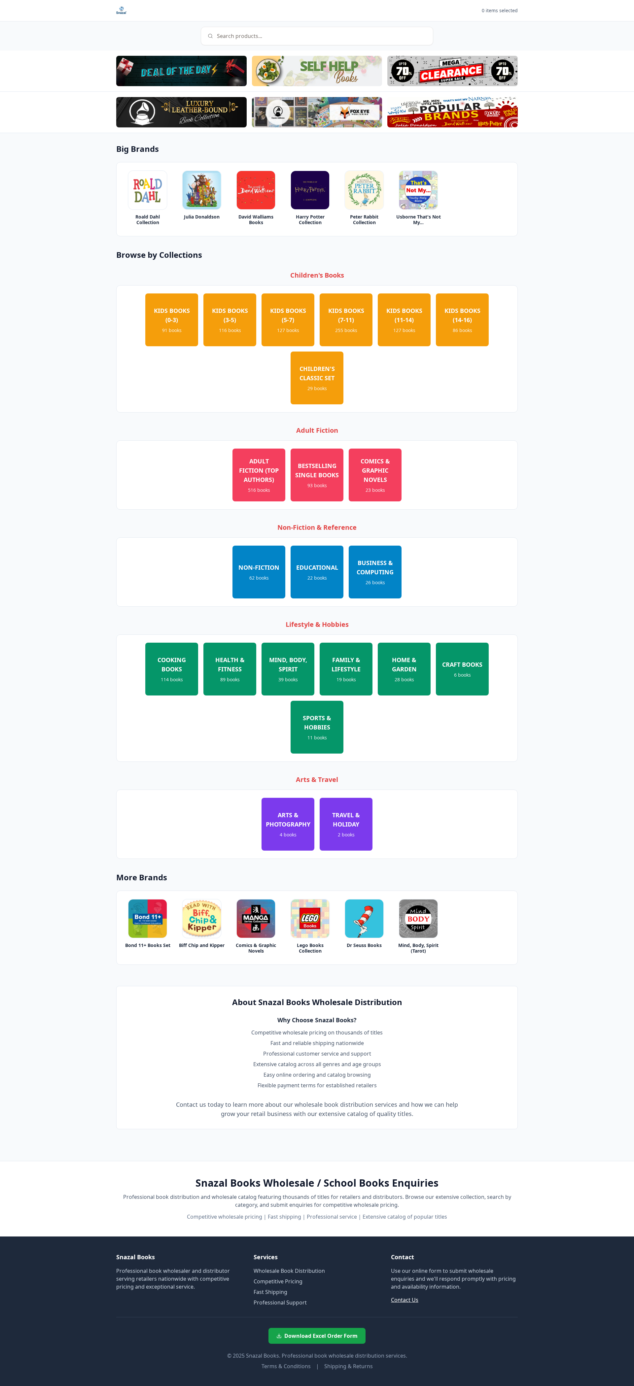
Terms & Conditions (286, 1366)
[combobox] (317, 36)
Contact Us (404, 1299)
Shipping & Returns (348, 1366)
